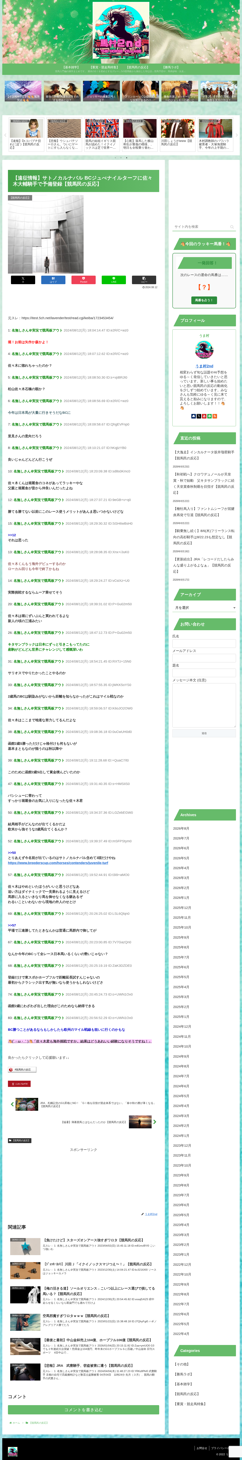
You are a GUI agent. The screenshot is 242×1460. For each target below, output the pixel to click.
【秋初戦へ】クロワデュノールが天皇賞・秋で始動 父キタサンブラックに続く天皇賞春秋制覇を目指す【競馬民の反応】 (203, 483)
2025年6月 (181, 967)
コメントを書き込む (83, 1409)
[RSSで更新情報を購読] (215, 416)
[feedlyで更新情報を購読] (209, 416)
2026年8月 (181, 828)
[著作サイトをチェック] (193, 416)
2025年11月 (182, 917)
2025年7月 (181, 957)
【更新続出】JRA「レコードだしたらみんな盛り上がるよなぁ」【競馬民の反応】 (203, 565)
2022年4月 (181, 1334)
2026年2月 (181, 888)
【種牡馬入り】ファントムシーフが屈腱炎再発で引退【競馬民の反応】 (203, 512)
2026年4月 (181, 868)
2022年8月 (181, 1294)
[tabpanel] (26, 134)
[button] (144, 280)
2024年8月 (181, 1066)
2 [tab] (121, 158)
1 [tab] (115, 158)
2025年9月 (181, 937)
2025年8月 (181, 947)
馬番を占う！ (204, 300)
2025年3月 (181, 997)
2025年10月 (182, 928)
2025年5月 (181, 977)
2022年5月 (181, 1324)
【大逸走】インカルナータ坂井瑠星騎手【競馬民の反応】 (203, 455)
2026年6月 (181, 848)
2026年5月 (181, 858)
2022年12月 (182, 1264)
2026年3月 (181, 878)
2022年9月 (181, 1284)
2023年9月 (181, 1175)
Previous (5, 135)
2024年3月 (181, 1116)
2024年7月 (181, 1076)
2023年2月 (181, 1245)
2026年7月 (181, 838)
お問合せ (202, 1448)
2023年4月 (181, 1225)
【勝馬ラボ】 (183, 1374)
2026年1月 (181, 898)
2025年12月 (182, 908)
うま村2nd (204, 366)
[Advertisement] (83, 300)
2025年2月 (181, 1007)
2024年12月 (182, 1026)
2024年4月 (181, 1106)
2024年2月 (181, 1126)
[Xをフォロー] (199, 416)
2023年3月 (181, 1235)
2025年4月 (181, 987)
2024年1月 (181, 1136)
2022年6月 (181, 1314)
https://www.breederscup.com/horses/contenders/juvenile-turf (58, 863)
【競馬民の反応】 (21, 1140)
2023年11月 (182, 1155)
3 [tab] (127, 158)
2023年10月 (182, 1165)
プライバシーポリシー (224, 1448)
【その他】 (181, 1364)
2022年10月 (182, 1274)
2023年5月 (181, 1215)
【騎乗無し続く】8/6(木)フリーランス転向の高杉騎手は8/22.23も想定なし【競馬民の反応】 (204, 537)
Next (237, 135)
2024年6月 (181, 1086)
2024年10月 (182, 1046)
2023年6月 (181, 1205)
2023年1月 (181, 1254)
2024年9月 (181, 1056)
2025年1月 (181, 1017)
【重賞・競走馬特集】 (190, 1404)
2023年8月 (181, 1185)
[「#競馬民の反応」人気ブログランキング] (22, 1071)
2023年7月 (181, 1195)
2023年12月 (182, 1145)
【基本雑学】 (183, 1384)
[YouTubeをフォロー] (204, 416)
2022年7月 (181, 1304)
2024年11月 (182, 1036)
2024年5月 (181, 1096)
